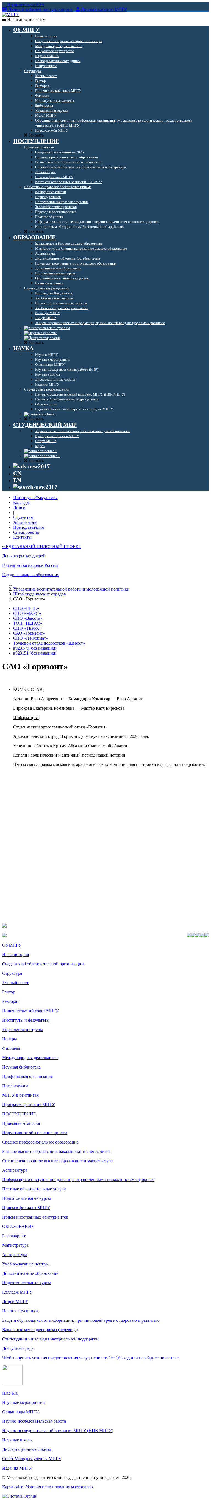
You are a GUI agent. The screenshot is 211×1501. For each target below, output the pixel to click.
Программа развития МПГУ (28, 1104)
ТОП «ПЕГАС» (27, 623)
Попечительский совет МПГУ (30, 1010)
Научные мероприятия (23, 1402)
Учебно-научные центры (25, 1264)
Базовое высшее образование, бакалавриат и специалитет (56, 1151)
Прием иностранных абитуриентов (35, 1217)
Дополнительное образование (30, 1273)
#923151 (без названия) (34, 653)
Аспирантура (14, 1170)
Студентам (23, 517)
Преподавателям (28, 527)
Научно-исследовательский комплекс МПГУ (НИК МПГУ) (57, 1430)
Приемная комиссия (21, 1123)
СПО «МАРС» (27, 613)
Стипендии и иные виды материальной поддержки (50, 1339)
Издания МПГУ (17, 1468)
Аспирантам (25, 522)
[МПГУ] (10, 14)
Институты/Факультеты (35, 497)
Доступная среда (18, 1348)
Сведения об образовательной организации (43, 964)
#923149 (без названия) (34, 648)
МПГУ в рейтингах (20, 1095)
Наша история (15, 954)
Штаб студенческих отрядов (39, 594)
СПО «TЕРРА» (27, 628)
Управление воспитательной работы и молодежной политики (71, 589)
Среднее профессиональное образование (40, 1142)
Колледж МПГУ (17, 1292)
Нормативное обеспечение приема (34, 1132)
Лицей (19, 507)
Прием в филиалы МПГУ (26, 1207)
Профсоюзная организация (27, 1076)
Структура (12, 973)
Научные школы (17, 1440)
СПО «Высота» (27, 618)
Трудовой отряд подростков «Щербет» (49, 643)
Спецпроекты (26, 532)
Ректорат (10, 1001)
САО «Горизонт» (29, 633)
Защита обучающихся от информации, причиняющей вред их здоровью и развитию (81, 1320)
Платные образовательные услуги (34, 1189)
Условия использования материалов (59, 1486)
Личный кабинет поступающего (40, 9)
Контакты (22, 537)
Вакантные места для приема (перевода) (40, 1329)
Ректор (8, 992)
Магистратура (15, 1245)
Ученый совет (15, 982)
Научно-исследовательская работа (34, 1421)
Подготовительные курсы (26, 1198)
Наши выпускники (20, 1310)
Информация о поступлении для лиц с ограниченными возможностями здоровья (78, 1179)
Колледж (21, 502)
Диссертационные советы (26, 1449)
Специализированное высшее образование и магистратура (57, 1160)
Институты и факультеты (25, 1020)
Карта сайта (13, 1486)
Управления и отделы (22, 1029)
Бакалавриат (14, 1235)
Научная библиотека (21, 1067)
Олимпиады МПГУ (20, 1411)
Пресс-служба (15, 1085)
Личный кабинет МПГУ (104, 9)
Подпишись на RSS (25, 4)
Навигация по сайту (25, 19)
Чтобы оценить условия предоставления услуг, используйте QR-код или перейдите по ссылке (90, 1357)
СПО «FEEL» (26, 608)
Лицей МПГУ (15, 1301)
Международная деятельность (30, 1057)
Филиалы (11, 1048)
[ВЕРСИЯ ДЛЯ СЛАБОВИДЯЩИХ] (31, 466)
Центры (9, 1039)
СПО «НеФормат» (30, 638)
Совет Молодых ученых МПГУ (31, 1458)
